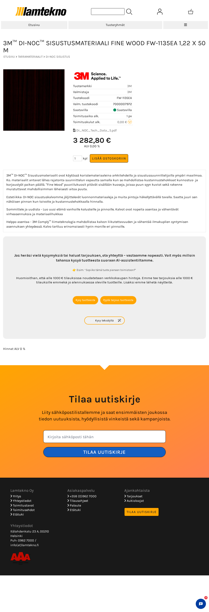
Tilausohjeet (78, 501)
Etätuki (18, 514)
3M (129, 86)
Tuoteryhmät (115, 25)
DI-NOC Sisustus (58, 56)
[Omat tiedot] (160, 11)
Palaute (75, 505)
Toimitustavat (23, 505)
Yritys (16, 496)
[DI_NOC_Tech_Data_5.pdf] (74, 130)
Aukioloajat (135, 501)
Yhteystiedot (21, 501)
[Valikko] (185, 25)
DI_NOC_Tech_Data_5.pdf (96, 130)
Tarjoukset (134, 496)
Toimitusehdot (23, 510)
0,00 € (122, 122)
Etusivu (34, 25)
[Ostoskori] (191, 11)
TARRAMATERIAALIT (30, 56)
